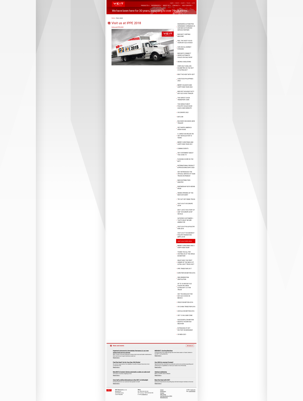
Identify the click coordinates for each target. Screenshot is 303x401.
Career (162, 390)
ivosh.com (192, 389)
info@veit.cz (144, 394)
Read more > (116, 357)
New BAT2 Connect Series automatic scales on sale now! (131, 372)
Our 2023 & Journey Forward (164, 362)
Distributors (163, 391)
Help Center (163, 394)
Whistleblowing (164, 397)
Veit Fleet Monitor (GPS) (166, 396)
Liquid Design (192, 391)
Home (113, 18)
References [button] (155, 5)
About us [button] (166, 5)
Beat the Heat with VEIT (162, 380)
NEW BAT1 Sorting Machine (164, 350)
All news (189, 345)
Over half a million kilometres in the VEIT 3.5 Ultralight (130, 380)
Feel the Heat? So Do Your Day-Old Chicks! (126, 362)
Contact (162, 393)
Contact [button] (176, 5)
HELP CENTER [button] (186, 5)
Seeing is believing (161, 372)
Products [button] (144, 5)
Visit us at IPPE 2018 (117, 27)
